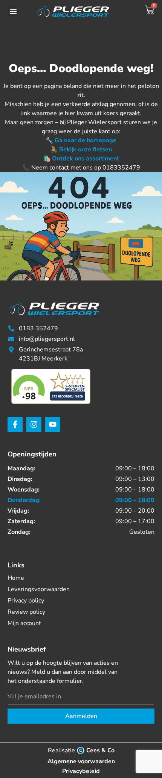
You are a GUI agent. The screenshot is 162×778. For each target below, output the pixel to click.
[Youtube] (52, 424)
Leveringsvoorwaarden (39, 589)
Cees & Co (100, 750)
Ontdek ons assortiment (85, 158)
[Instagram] (33, 424)
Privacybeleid (81, 771)
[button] (13, 11)
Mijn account (24, 623)
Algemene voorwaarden (81, 761)
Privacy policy (26, 600)
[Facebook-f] (15, 424)
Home (16, 578)
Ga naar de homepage (85, 140)
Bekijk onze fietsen (85, 149)
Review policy (26, 612)
